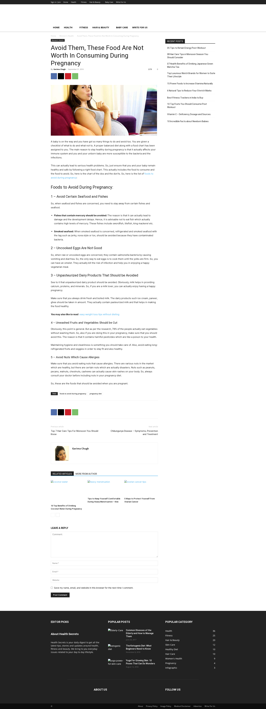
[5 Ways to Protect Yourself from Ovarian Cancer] (141, 488)
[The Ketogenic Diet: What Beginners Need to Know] (115, 649)
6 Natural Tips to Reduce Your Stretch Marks (189, 90)
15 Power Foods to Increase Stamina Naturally (190, 83)
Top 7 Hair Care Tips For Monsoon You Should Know (74, 433)
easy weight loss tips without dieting (99, 314)
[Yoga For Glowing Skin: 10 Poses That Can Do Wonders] (115, 664)
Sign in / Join (56, 2)
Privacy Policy (151, 706)
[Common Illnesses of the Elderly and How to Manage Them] (115, 632)
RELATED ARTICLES (62, 474)
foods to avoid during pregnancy (73, 393)
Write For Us (121, 2)
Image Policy (165, 706)
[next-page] (58, 515)
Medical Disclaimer (182, 706)
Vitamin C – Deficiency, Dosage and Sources (189, 114)
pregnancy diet (96, 393)
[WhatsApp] (75, 76)
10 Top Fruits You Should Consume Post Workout (187, 105)
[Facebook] (54, 76)
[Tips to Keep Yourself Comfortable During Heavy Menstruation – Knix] (104, 488)
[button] (211, 27)
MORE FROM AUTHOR (86, 474)
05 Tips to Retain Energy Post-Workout (186, 48)
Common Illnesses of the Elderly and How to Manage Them (139, 633)
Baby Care (109, 2)
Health (73, 2)
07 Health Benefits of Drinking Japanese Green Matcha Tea (190, 65)
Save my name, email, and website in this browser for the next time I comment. (93, 587)
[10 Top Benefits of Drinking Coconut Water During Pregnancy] (67, 491)
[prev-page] (53, 515)
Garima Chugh (60, 69)
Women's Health (66, 36)
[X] (61, 76)
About (140, 706)
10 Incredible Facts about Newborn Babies (188, 121)
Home (65, 2)
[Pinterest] (68, 76)
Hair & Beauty (94, 2)
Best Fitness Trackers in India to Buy (185, 97)
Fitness (84, 2)
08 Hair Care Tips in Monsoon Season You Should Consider (187, 56)
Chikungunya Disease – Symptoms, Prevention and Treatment (134, 433)
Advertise (197, 706)
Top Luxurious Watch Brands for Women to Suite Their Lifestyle (191, 75)
